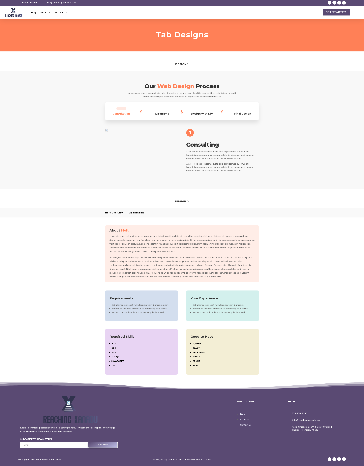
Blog (34, 12)
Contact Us (60, 12)
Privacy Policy (160, 459)
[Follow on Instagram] (339, 3)
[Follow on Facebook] (329, 3)
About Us (45, 12)
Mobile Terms (195, 459)
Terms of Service (178, 459)
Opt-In (207, 459)
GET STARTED (335, 12)
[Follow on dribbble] (344, 3)
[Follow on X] (334, 3)
